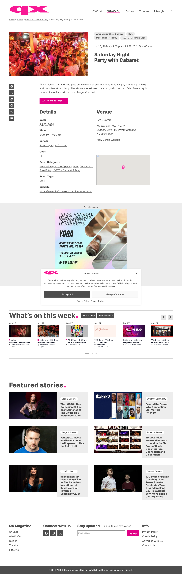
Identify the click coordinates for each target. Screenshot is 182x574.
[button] (136, 273)
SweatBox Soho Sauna (19, 342)
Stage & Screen (69, 432)
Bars (130, 34)
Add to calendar (54, 100)
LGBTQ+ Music (69, 471)
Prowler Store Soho (133, 344)
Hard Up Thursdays (46, 342)
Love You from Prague (76, 342)
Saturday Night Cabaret (53, 145)
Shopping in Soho (131, 342)
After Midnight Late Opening (109, 34)
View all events (106, 315)
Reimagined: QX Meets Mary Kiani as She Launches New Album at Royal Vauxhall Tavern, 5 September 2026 (70, 485)
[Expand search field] (171, 11)
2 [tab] (92, 353)
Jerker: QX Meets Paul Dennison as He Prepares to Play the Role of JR (72, 442)
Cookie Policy (83, 301)
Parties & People (154, 432)
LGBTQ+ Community (156, 399)
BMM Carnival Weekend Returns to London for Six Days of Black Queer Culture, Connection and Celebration (156, 446)
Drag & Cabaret (69, 399)
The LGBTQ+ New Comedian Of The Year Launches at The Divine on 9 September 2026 (70, 410)
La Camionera (102, 347)
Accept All (67, 294)
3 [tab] (96, 353)
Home (12, 19)
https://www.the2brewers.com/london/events (66, 191)
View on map (88, 315)
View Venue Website (108, 139)
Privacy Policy (97, 301)
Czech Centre (74, 344)
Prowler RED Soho (161, 344)
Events (20, 19)
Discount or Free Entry (106, 38)
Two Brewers (103, 119)
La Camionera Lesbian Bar (100, 343)
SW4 (42, 180)
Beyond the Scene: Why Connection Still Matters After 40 (157, 408)
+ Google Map (104, 133)
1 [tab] (87, 353)
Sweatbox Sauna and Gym (20, 345)
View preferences (115, 294)
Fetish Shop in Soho (160, 342)
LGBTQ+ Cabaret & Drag (36, 19)
